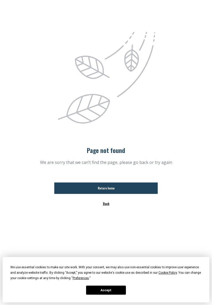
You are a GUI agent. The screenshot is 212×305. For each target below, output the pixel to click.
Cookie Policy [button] (167, 272)
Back (106, 203)
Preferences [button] (81, 278)
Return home (106, 188)
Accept (106, 290)
